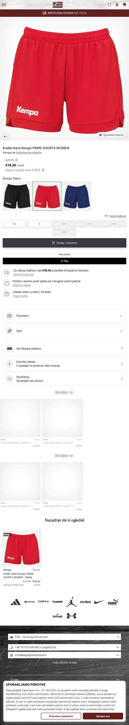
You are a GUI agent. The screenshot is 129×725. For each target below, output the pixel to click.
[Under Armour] (71, 616)
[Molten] (85, 602)
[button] (64, 315)
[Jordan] (71, 602)
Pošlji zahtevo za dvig (65, 662)
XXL (64, 232)
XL (114, 224)
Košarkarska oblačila (28, 152)
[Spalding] (57, 616)
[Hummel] (57, 602)
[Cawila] (44, 602)
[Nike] (99, 602)
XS (14, 224)
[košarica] (124, 5)
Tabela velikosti (117, 216)
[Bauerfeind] (29, 602)
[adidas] (16, 602)
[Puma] (113, 602)
